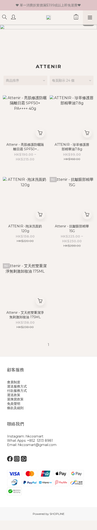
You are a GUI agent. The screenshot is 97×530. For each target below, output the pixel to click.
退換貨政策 (15, 399)
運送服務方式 (17, 386)
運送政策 (13, 395)
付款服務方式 (17, 391)
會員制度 (13, 382)
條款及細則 (15, 408)
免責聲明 (13, 404)
